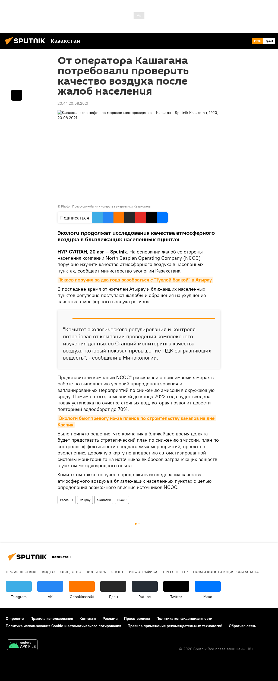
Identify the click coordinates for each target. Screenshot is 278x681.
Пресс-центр (175, 571)
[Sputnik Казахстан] (26, 45)
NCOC (122, 500)
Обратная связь (242, 625)
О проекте (15, 618)
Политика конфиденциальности (184, 618)
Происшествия (21, 571)
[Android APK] (22, 645)
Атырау (85, 500)
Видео (48, 571)
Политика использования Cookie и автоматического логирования (63, 625)
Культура (96, 571)
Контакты (88, 618)
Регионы (66, 500)
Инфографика (143, 571)
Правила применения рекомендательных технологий (175, 625)
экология (104, 500)
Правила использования (51, 618)
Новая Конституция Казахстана (226, 571)
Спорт (117, 571)
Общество (70, 571)
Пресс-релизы (137, 618)
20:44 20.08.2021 (73, 103)
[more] (16, 95)
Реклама (110, 618)
